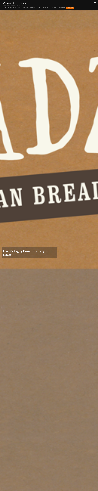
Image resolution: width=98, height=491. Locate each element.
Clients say (32, 7)
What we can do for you (42, 7)
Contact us (70, 7)
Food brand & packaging (14, 7)
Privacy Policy (62, 7)
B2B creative (25, 7)
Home (4, 7)
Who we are (53, 7)
